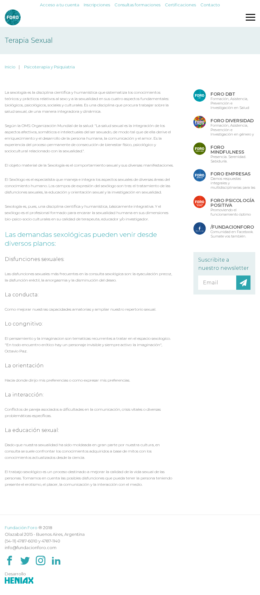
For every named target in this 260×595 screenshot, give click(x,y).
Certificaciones (180, 4)
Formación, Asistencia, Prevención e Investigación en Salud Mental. (230, 100)
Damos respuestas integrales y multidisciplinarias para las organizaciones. (233, 180)
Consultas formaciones (137, 4)
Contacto (210, 4)
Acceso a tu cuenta (59, 4)
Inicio (10, 66)
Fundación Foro (21, 527)
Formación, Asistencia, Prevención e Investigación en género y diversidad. (232, 127)
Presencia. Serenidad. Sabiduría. (228, 153)
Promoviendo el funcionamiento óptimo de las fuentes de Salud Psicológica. (232, 207)
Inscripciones (97, 4)
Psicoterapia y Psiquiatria (49, 66)
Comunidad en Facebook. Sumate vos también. (232, 231)
